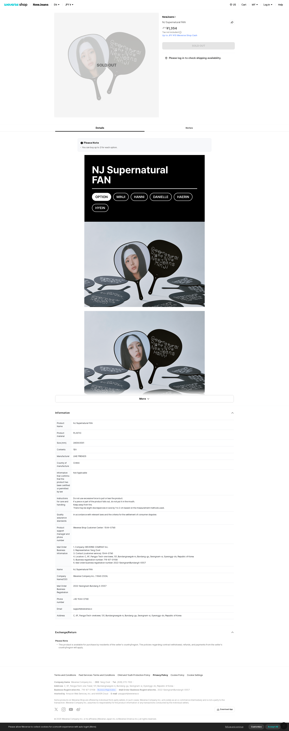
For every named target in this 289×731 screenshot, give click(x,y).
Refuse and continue (234, 727)
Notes (189, 128)
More (142, 398)
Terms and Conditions (65, 675)
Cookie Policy (177, 675)
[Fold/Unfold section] (144, 413)
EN (55, 4)
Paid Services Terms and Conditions (97, 675)
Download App (226, 709)
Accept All (273, 727)
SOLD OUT (198, 45)
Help (280, 4)
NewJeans (168, 17)
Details (100, 128)
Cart (244, 4)
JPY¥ (68, 4)
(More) (92, 726)
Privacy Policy (160, 675)
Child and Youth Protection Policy (134, 675)
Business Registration (107, 690)
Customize (256, 727)
